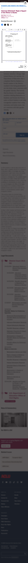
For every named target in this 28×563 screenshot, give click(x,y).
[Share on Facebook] (2, 25)
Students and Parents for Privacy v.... (14, 5)
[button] (8, 25)
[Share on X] (5, 25)
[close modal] (25, 3)
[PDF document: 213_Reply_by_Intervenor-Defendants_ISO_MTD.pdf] (14, 45)
